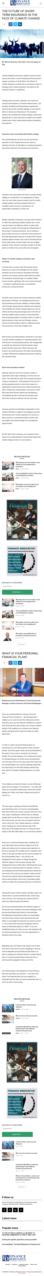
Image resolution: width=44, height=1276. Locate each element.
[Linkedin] (20, 24)
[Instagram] (10, 1210)
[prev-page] (3, 495)
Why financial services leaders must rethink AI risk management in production (28, 464)
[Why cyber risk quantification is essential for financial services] (8, 637)
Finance (5, 469)
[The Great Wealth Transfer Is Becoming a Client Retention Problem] (8, 477)
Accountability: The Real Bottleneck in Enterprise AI (21, 1244)
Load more (21, 644)
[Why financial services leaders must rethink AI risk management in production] (8, 466)
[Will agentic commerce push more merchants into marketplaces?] (8, 487)
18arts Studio (22, 1273)
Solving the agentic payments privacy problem (19, 1240)
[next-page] (6, 495)
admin (17, 469)
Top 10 (4, 479)
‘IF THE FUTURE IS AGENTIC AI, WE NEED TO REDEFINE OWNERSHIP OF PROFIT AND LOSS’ (19, 1234)
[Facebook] (10, 24)
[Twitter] (15, 24)
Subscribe (16, 592)
